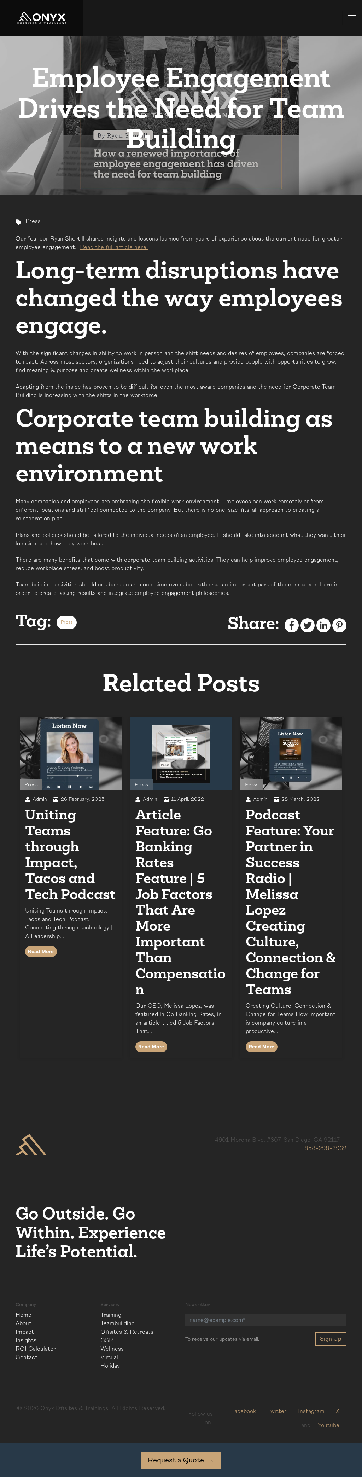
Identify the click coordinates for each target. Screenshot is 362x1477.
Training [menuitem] (110, 1315)
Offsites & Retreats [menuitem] (126, 1332)
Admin (40, 799)
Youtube (328, 1425)
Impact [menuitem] (25, 1332)
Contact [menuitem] (26, 1357)
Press (33, 221)
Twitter (277, 1411)
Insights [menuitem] (26, 1340)
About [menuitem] (23, 1323)
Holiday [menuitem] (110, 1365)
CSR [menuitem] (106, 1340)
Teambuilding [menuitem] (117, 1323)
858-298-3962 (325, 1148)
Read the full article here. (114, 247)
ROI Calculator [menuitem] (36, 1349)
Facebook (243, 1411)
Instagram (311, 1411)
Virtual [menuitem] (109, 1357)
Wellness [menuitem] (112, 1349)
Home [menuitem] (23, 1315)
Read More (41, 951)
